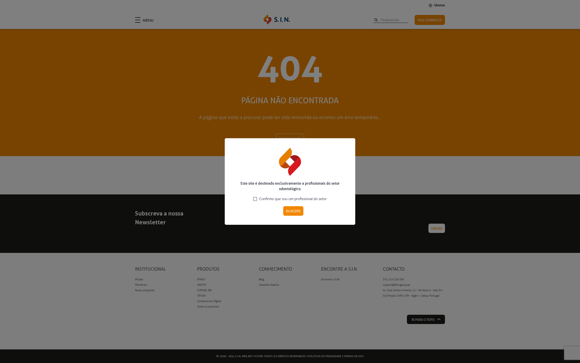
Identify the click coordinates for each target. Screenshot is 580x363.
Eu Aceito (293, 211)
